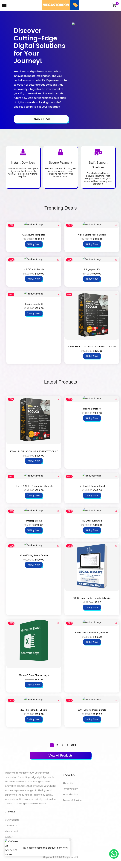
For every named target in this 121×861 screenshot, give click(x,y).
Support (9, 837)
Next (73, 745)
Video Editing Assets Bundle (92, 234)
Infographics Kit (92, 269)
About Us (68, 783)
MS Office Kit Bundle (34, 269)
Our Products (12, 820)
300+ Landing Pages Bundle (92, 710)
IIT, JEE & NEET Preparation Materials (34, 486)
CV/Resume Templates (33, 234)
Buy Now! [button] (35, 244)
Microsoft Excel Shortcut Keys (34, 675)
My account (11, 831)
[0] (114, 5)
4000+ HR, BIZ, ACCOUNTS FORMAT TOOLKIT (92, 346)
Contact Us (11, 825)
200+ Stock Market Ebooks (33, 710)
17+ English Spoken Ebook (92, 486)
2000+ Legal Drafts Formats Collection (92, 598)
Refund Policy (70, 794)
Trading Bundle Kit (34, 304)
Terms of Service (72, 800)
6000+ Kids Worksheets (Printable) (92, 632)
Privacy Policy (70, 788)
